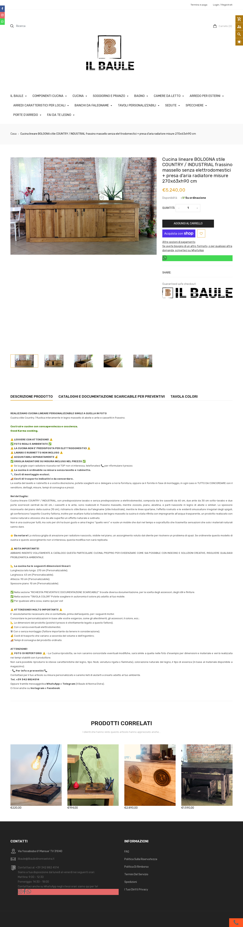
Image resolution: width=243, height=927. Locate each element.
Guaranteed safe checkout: (179, 284)
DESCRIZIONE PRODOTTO (31, 396)
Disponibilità (169, 198)
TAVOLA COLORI (184, 396)
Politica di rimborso (136, 866)
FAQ (126, 851)
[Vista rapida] (42, 787)
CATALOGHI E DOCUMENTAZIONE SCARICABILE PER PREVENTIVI (111, 396)
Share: (166, 272)
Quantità (168, 208)
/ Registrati (225, 4)
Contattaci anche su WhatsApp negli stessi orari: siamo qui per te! (58, 886)
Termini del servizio (136, 874)
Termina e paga (199, 4)
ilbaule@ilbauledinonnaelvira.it (36, 858)
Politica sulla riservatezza (140, 859)
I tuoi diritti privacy (136, 889)
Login (216, 4)
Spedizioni (130, 882)
